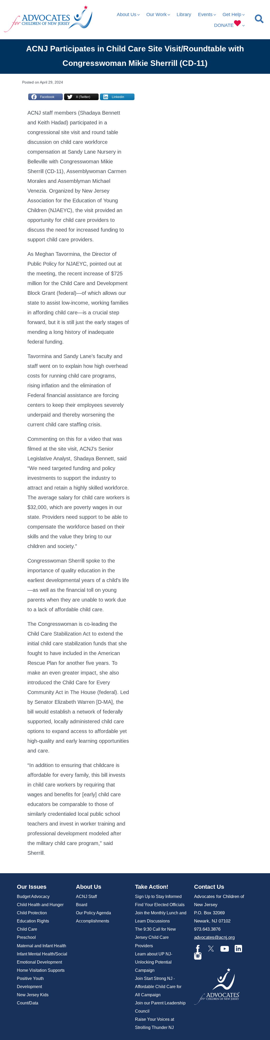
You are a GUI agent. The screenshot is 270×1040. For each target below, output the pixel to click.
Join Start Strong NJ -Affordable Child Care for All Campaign (158, 986)
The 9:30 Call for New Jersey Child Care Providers (155, 937)
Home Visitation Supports (41, 970)
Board (81, 904)
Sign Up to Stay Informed (158, 896)
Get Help (232, 14)
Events (205, 14)
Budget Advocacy (33, 896)
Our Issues (31, 886)
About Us (126, 14)
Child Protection (32, 913)
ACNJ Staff (86, 896)
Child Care (27, 929)
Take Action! (151, 886)
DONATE (224, 25)
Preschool (26, 937)
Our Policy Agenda (93, 913)
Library (184, 14)
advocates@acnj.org (214, 937)
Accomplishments (92, 921)
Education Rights (33, 921)
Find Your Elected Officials (160, 904)
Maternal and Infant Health (41, 946)
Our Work (156, 14)
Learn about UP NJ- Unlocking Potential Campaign (153, 962)
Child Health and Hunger (40, 904)
